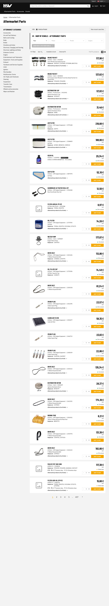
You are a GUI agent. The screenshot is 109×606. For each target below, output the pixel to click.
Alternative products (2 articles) (57, 131)
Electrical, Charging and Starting (13, 47)
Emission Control (8, 52)
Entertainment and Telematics (12, 57)
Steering (6, 79)
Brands (27, 11)
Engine (5, 55)
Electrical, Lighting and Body (12, 50)
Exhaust (5, 62)
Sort (39, 52)
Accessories (20, 11)
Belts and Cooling (8, 38)
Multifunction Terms (9, 74)
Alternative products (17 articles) (57, 115)
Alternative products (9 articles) (57, 83)
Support (94, 1)
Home (5, 17)
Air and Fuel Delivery (9, 35)
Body (5, 40)
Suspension (6, 82)
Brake (5, 42)
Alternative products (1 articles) (57, 261)
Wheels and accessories (10, 89)
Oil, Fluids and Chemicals (11, 77)
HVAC (5, 67)
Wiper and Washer (9, 91)
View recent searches (97, 29)
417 (76, 497)
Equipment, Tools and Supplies (12, 60)
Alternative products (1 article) (56, 147)
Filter (34, 52)
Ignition (5, 69)
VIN (33, 29)
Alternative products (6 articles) (57, 391)
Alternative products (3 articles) (57, 228)
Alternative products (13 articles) (57, 98)
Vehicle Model (42, 29)
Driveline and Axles (9, 45)
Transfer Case (7, 84)
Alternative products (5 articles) (57, 210)
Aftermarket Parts (9, 11)
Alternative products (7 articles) (57, 65)
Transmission (7, 87)
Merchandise (7, 72)
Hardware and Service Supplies (13, 65)
